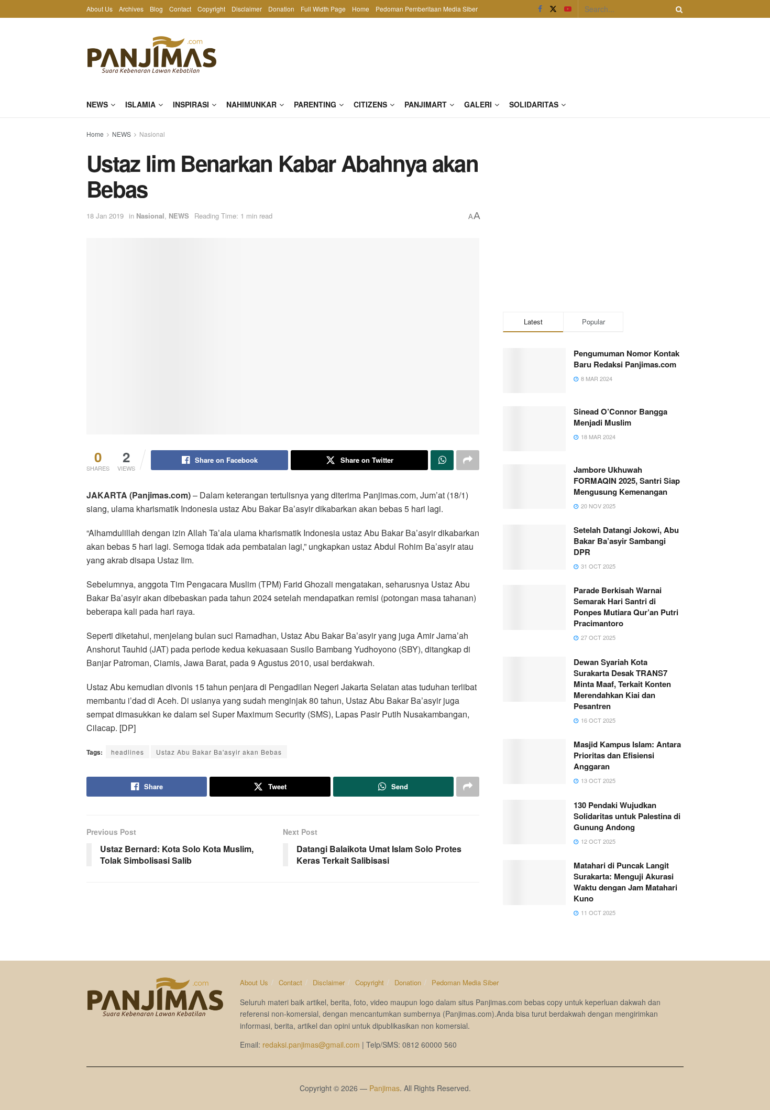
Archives (131, 8)
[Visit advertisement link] (593, 212)
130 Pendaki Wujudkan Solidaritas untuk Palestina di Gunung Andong (627, 816)
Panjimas (384, 1088)
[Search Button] (677, 9)
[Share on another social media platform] (467, 460)
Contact (180, 8)
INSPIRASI (191, 104)
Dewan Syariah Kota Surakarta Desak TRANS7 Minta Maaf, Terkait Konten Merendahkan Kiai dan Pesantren (622, 684)
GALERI (478, 104)
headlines (127, 751)
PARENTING (315, 104)
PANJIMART (425, 104)
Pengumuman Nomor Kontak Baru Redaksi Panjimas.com (626, 358)
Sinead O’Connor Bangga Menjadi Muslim (620, 417)
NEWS (97, 104)
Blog (156, 8)
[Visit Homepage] (151, 54)
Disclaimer (247, 8)
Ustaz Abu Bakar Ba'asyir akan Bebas (219, 751)
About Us (99, 8)
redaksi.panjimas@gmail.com (311, 1044)
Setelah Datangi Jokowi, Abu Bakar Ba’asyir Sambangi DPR (626, 541)
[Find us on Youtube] (567, 9)
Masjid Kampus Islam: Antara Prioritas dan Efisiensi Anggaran (627, 755)
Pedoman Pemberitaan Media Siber (427, 8)
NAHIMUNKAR (251, 104)
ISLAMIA (140, 104)
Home (360, 8)
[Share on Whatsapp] (442, 460)
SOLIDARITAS (533, 104)
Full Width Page (323, 8)
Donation (281, 8)
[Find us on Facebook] (540, 9)
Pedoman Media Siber (465, 982)
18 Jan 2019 (105, 216)
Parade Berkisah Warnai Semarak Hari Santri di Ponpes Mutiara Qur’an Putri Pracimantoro (626, 606)
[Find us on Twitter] (553, 9)
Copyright (211, 8)
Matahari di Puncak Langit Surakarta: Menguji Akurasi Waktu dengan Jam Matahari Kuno (625, 881)
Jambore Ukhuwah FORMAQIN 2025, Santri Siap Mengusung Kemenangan (627, 480)
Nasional (152, 133)
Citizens (370, 104)
